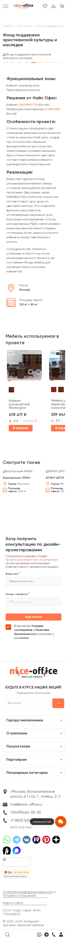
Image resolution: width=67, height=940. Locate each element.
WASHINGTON (28, 104)
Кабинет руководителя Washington (19, 404)
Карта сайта (13, 903)
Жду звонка (33, 617)
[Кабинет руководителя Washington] (24, 366)
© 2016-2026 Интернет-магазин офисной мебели (23, 923)
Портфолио (24, 26)
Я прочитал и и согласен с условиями (34, 632)
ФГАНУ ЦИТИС (56, 477)
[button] (6, 61)
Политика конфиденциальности (28, 892)
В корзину (20, 428)
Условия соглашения (19, 895)
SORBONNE (52, 109)
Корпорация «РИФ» (17, 477)
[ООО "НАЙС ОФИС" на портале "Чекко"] (17, 859)
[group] (33, 56)
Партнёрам (16, 760)
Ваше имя (12, 574)
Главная (8, 26)
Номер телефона (17, 594)
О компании (16, 733)
